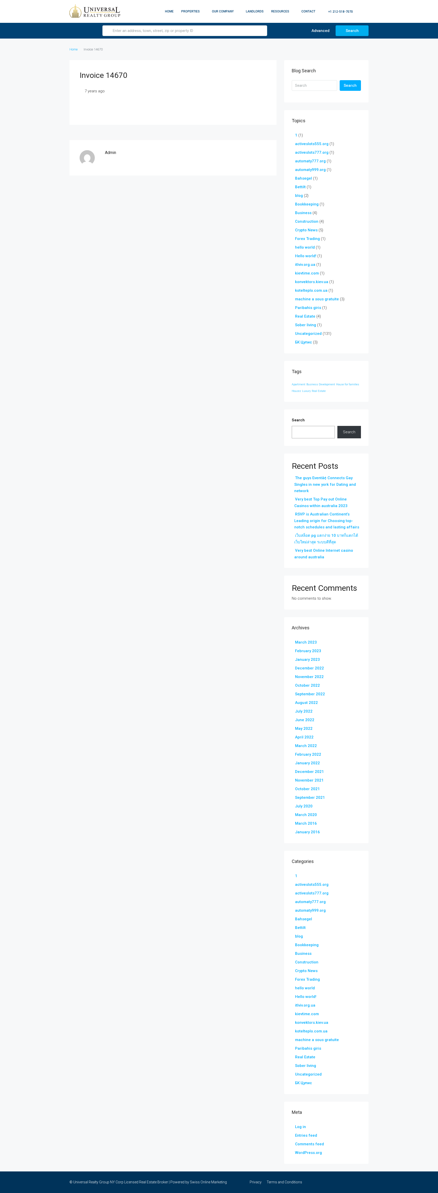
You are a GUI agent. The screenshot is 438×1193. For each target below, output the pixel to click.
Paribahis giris (308, 307)
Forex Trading (307, 238)
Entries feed (306, 1135)
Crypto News (306, 230)
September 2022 (310, 694)
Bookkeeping (307, 204)
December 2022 (309, 668)
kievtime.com (307, 273)
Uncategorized (308, 333)
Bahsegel (303, 178)
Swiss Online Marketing (208, 1182)
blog (299, 195)
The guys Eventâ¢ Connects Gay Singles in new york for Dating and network (325, 484)
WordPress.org (308, 1152)
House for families (347, 384)
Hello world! (305, 256)
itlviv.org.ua (305, 264)
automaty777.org (310, 161)
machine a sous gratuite (317, 299)
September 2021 (310, 797)
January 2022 (307, 763)
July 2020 (304, 806)
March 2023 (306, 642)
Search (352, 30)
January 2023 (307, 659)
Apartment (298, 384)
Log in (300, 1127)
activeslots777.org (311, 152)
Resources (280, 11)
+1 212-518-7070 (340, 11)
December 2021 (309, 771)
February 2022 (308, 754)
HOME (169, 11)
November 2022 (309, 677)
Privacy (256, 1182)
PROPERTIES (190, 11)
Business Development (320, 384)
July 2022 (304, 711)
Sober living (305, 325)
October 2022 (307, 685)
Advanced (320, 30)
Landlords (255, 11)
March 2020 (306, 814)
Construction (306, 221)
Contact (308, 11)
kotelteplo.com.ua (311, 290)
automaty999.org (310, 169)
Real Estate (305, 316)
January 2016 (307, 832)
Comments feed (309, 1144)
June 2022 (304, 720)
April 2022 (304, 737)
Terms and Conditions (284, 1182)
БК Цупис (303, 342)
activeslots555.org (311, 144)
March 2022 (306, 746)
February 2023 (308, 651)
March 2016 (306, 823)
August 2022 (306, 702)
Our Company (223, 11)
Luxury (306, 391)
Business (303, 213)
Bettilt (300, 187)
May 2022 (304, 728)
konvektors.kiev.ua (311, 282)
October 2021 (307, 789)
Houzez (296, 391)
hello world (305, 247)
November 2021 (309, 780)
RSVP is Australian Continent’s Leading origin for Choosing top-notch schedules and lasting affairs (326, 520)
